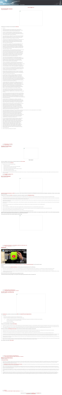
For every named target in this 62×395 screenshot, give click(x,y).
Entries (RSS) (28, 393)
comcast (5, 245)
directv (7, 245)
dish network (9, 245)
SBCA (11, 195)
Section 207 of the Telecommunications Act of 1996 (7, 193)
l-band (13, 355)
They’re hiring (11, 340)
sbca (26, 245)
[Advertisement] (31, 136)
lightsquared (15, 355)
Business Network (7, 356)
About (3, 4)
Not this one (17, 26)
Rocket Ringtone (22, 4)
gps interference (10, 355)
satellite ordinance (23, 245)
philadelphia (15, 245)
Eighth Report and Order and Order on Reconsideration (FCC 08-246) (13, 364)
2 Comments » (17, 290)
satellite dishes (19, 245)
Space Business (13, 290)
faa (5, 355)
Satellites (10, 290)
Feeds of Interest (8, 4)
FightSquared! (3, 247)
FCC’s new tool (23, 161)
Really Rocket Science (10, 3)
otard (13, 245)
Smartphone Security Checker (6, 146)
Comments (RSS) (33, 393)
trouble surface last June (18, 264)
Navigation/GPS (7, 290)
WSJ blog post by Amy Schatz (12, 328)
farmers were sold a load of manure (28, 264)
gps (7, 355)
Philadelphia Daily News (31, 195)
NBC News (12, 162)
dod (4, 355)
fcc (6, 355)
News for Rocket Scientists (15, 4)
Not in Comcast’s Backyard (5, 176)
